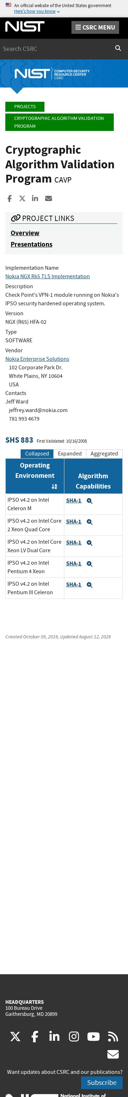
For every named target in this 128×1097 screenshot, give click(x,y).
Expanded (70, 453)
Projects (25, 106)
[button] (89, 501)
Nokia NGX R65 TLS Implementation (47, 276)
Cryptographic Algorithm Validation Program (59, 122)
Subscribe (102, 1082)
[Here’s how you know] (64, 8)
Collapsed (37, 453)
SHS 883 (19, 439)
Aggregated (104, 453)
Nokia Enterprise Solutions (37, 359)
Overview (25, 232)
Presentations (31, 244)
